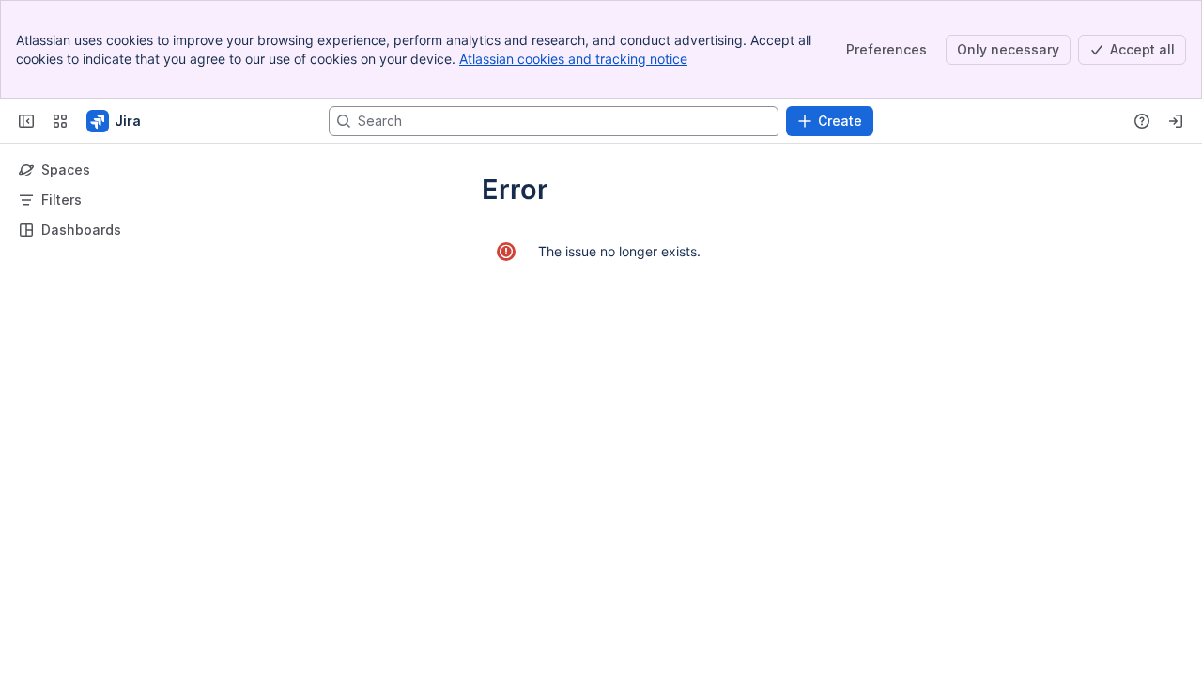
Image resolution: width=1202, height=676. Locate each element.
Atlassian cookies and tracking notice (573, 59)
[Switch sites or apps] (60, 121)
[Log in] (1176, 121)
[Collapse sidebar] (26, 121)
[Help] (1142, 121)
